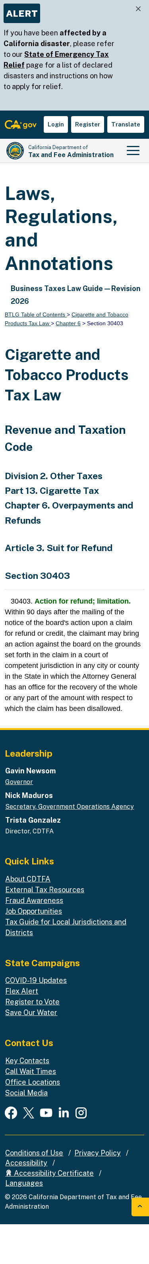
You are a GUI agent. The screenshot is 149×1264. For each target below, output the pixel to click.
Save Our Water (31, 1012)
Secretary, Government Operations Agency (69, 806)
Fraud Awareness (34, 900)
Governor (19, 782)
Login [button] (56, 124)
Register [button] (87, 124)
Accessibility (26, 1163)
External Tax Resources (44, 889)
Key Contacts (27, 1060)
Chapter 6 (68, 323)
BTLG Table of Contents (36, 314)
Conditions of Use (34, 1153)
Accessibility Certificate (53, 1173)
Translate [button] (125, 124)
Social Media (26, 1093)
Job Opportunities (33, 911)
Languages (24, 1183)
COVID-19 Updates (36, 980)
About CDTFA (27, 879)
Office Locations (32, 1082)
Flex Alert (21, 991)
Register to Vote (32, 1002)
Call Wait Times (30, 1071)
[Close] (138, 9)
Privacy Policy (97, 1153)
